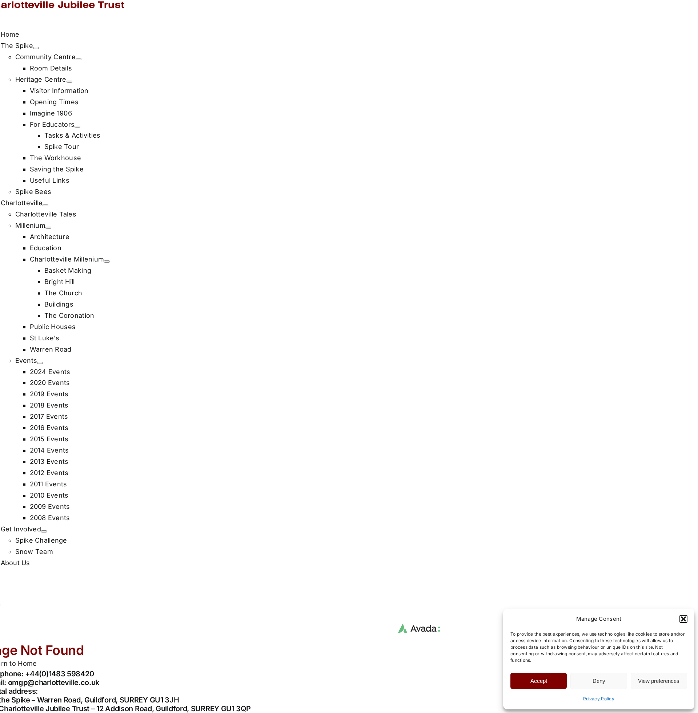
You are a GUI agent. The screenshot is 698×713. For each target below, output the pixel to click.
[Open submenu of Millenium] (48, 228)
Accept (538, 681)
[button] (683, 619)
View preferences (658, 681)
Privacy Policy (598, 698)
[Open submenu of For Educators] (77, 127)
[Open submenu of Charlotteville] (45, 205)
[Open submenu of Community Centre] (78, 59)
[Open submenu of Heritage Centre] (69, 82)
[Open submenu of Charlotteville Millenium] (107, 261)
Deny (599, 681)
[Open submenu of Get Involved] (44, 531)
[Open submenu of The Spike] (36, 48)
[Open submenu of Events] (40, 363)
